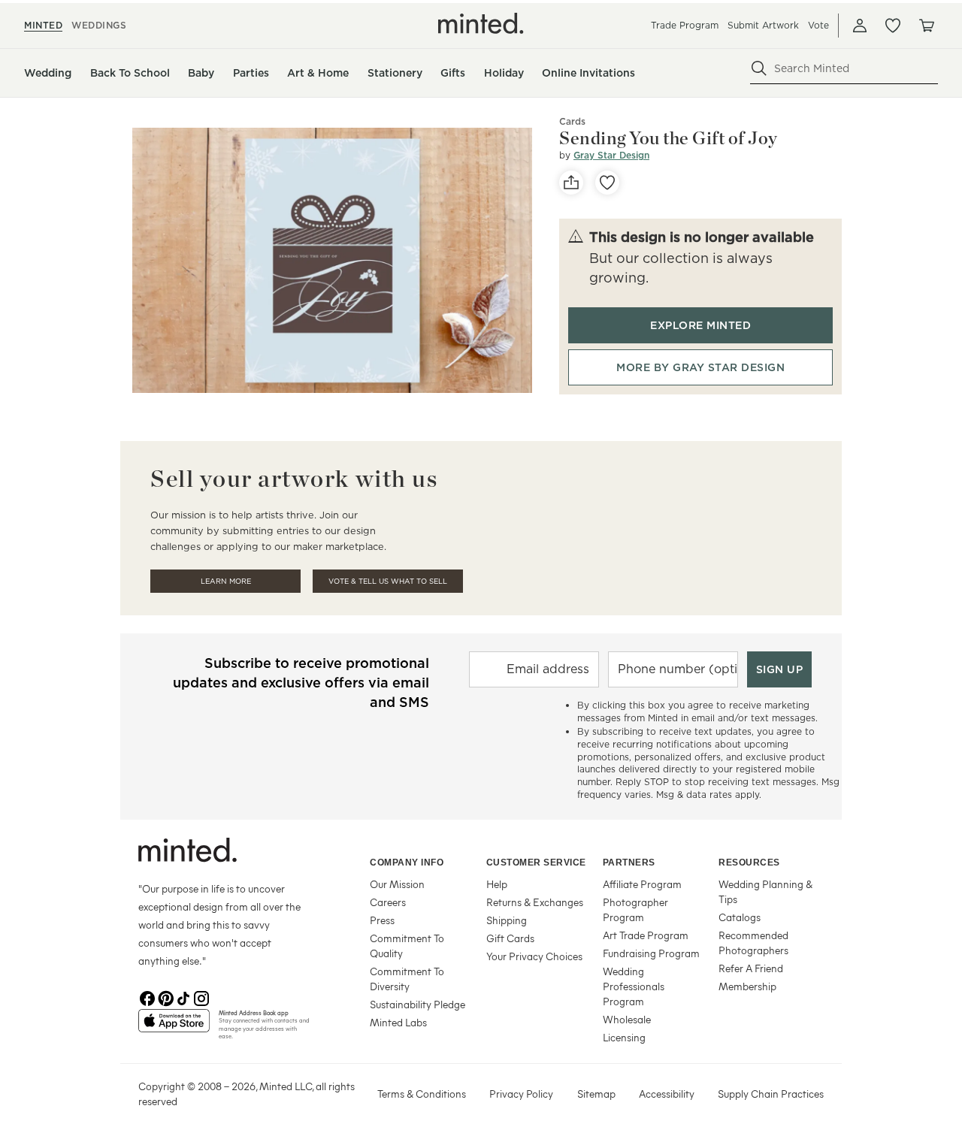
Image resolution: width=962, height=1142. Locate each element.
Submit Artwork (763, 25)
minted (43, 25)
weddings (98, 25)
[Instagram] (201, 997)
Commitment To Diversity (407, 978)
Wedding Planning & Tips (765, 891)
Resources (749, 862)
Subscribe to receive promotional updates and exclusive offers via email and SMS (301, 682)
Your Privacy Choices (534, 956)
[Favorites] (893, 26)
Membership (747, 986)
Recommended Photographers (753, 942)
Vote (818, 25)
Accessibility (666, 1093)
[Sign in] (860, 26)
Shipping (506, 920)
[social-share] (571, 183)
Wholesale (627, 1019)
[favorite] (607, 183)
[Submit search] (759, 68)
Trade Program (684, 25)
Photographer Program (635, 909)
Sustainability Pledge (417, 1004)
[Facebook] (147, 997)
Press (382, 920)
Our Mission (397, 884)
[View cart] (926, 26)
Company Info (406, 862)
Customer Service (536, 862)
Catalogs (739, 917)
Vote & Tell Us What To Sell (387, 581)
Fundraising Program (651, 953)
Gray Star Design (611, 155)
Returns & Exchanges (534, 902)
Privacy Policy (521, 1093)
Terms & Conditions (421, 1093)
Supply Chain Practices (771, 1093)
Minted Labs (398, 1022)
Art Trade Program (645, 935)
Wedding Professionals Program (633, 986)
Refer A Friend (750, 968)
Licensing (624, 1037)
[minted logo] (481, 23)
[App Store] (174, 1027)
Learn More (226, 581)
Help (496, 884)
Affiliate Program (642, 884)
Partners (629, 862)
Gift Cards (510, 938)
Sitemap (596, 1093)
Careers (388, 902)
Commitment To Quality (407, 945)
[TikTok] (183, 997)
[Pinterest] (165, 997)
